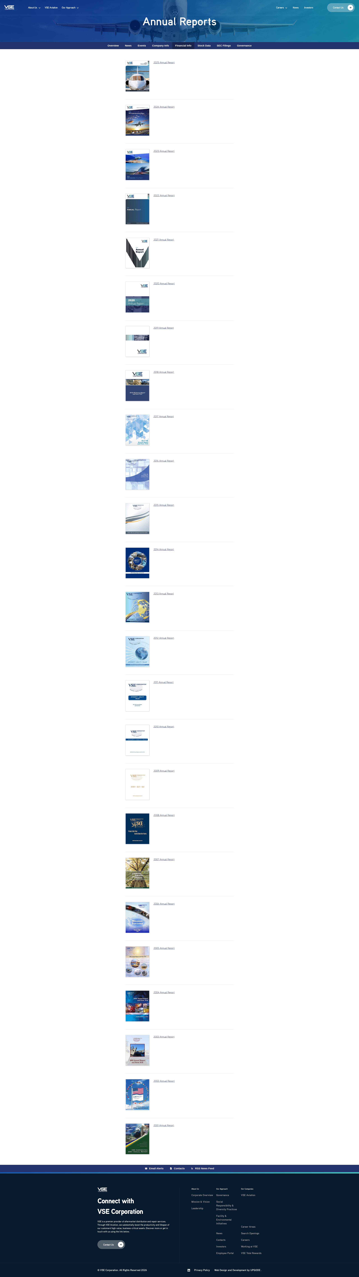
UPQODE (255, 1270)
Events (142, 45)
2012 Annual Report (164, 637)
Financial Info (183, 45)
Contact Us (338, 7)
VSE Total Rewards (251, 1253)
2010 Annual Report (164, 726)
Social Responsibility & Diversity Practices (226, 1205)
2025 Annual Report (164, 62)
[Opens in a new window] (188, 1270)
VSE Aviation (51, 7)
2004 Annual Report (164, 992)
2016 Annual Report (164, 460)
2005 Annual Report (164, 948)
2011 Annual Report (163, 682)
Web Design (220, 1270)
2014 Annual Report (164, 549)
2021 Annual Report (164, 239)
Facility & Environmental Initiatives (224, 1219)
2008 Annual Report (164, 815)
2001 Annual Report (164, 1125)
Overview (113, 45)
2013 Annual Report (164, 593)
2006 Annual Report (164, 903)
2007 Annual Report (164, 859)
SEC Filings (224, 45)
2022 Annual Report (164, 195)
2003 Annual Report (164, 1036)
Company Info (160, 45)
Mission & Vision (200, 1201)
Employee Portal (225, 1253)
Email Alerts (156, 1168)
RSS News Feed (204, 1168)
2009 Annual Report (164, 770)
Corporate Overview (202, 1195)
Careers (280, 7)
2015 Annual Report (164, 504)
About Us (32, 7)
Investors (308, 7)
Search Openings (250, 1233)
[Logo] (102, 1191)
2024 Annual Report (164, 106)
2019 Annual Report (164, 327)
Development (239, 1270)
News (296, 7)
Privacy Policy (202, 1270)
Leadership (197, 1208)
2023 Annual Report (164, 150)
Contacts (179, 1168)
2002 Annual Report (164, 1080)
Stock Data (204, 45)
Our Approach (68, 7)
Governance (244, 45)
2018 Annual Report (164, 371)
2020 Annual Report (164, 283)
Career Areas (248, 1226)
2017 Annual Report (164, 416)
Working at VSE (249, 1246)
